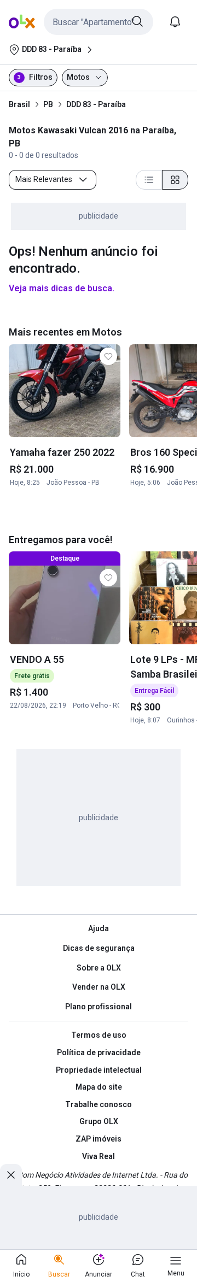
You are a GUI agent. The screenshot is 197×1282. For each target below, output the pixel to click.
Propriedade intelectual (99, 1070)
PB (48, 104)
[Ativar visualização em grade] (175, 180)
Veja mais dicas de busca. (61, 288)
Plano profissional (98, 1006)
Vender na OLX (98, 987)
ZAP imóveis (98, 1138)
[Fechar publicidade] (11, 1175)
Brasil (19, 104)
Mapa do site (99, 1087)
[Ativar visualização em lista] (149, 180)
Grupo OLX (98, 1121)
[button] (98, 22)
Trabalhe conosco (98, 1104)
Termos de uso (98, 1035)
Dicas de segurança (99, 948)
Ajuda (98, 928)
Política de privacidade (99, 1052)
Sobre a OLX (99, 967)
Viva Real (98, 1156)
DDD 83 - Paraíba (96, 104)
